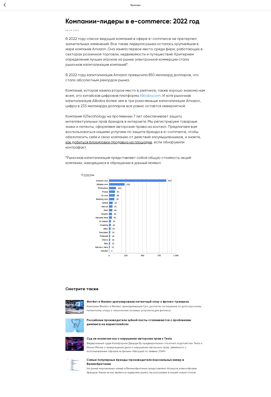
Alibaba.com (150, 96)
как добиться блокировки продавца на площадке (108, 142)
